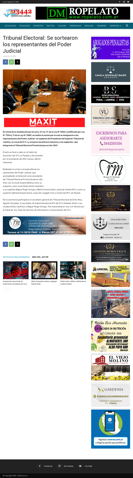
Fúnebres (101, 26)
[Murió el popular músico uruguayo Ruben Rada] (44, 270)
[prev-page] (4, 289)
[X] (17, 62)
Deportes (38, 26)
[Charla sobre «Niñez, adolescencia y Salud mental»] (73, 270)
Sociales (89, 26)
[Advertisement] (66, 167)
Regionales (75, 26)
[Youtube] (128, 2)
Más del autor (40, 257)
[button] (127, 26)
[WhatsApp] (11, 62)
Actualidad (10, 26)
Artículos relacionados (16, 257)
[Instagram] (124, 2)
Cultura (62, 26)
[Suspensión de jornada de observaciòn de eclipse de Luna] (16, 270)
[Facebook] (120, 2)
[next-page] (8, 289)
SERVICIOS (114, 26)
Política (51, 26)
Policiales (24, 26)
